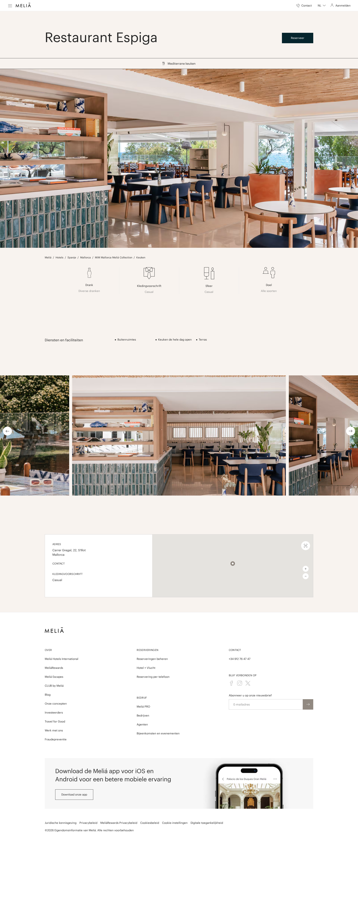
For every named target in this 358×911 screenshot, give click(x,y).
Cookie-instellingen (175, 823)
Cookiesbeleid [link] (149, 823)
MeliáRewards (54, 668)
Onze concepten (56, 703)
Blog (48, 694)
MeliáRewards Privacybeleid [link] (118, 823)
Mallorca (85, 257)
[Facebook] (231, 683)
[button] (232, 563)
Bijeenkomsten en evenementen (158, 733)
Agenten (142, 724)
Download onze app (74, 794)
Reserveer (297, 38)
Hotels (59, 257)
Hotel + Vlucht (146, 668)
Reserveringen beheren (152, 659)
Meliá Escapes (54, 676)
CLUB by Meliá (54, 685)
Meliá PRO (143, 706)
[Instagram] (239, 683)
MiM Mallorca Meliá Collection (113, 257)
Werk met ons (54, 730)
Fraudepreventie (56, 739)
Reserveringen (147, 650)
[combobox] (322, 5)
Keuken (140, 257)
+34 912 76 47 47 (239, 659)
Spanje (71, 257)
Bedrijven (143, 715)
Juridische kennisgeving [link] (60, 823)
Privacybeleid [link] (88, 823)
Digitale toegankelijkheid (207, 823)
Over (48, 650)
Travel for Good (55, 721)
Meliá (48, 257)
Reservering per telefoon (153, 676)
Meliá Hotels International (61, 659)
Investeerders (54, 712)
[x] (247, 683)
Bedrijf (142, 697)
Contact (235, 650)
